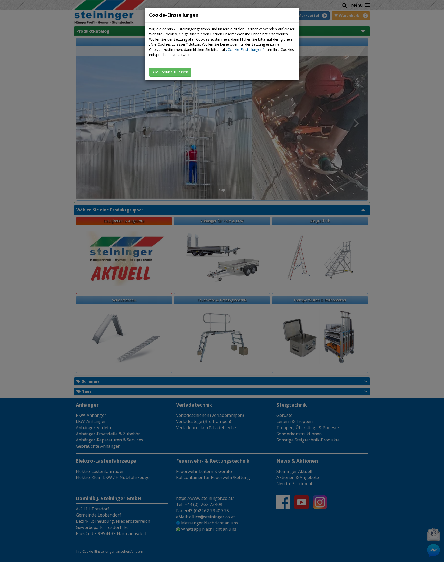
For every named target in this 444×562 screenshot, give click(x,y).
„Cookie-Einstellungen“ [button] (245, 49)
